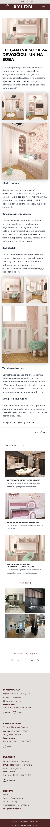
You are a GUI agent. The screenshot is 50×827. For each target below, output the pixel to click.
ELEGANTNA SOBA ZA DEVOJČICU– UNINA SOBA (20, 565)
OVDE (30, 422)
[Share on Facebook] (25, 660)
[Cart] (6, 7)
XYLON (8, 713)
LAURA (10, 747)
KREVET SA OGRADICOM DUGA (23, 522)
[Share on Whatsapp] (18, 660)
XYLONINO (11, 780)
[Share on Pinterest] (38, 660)
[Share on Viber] (11, 660)
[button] (44, 6)
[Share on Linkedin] (31, 660)
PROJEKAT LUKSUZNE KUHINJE (23, 480)
